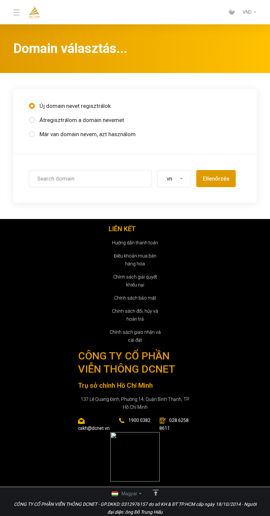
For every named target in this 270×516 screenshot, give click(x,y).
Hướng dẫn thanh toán (135, 242)
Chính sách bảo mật (135, 298)
